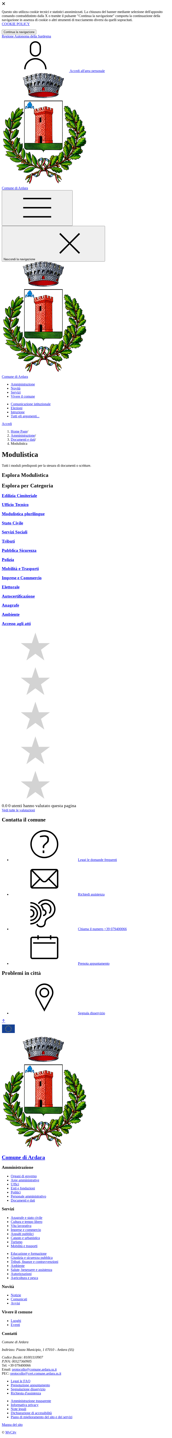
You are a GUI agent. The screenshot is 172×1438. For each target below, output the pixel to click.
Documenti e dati (23, 439)
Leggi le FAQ (20, 1381)
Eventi (15, 1325)
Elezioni (16, 408)
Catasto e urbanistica (25, 1238)
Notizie (16, 1295)
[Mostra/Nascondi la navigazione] (37, 208)
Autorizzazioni (21, 1274)
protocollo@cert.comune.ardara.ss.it (35, 1373)
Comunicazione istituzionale (31, 404)
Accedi (7, 424)
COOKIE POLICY (16, 24)
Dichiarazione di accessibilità (31, 1413)
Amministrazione (23, 435)
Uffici (15, 1184)
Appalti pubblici (22, 1234)
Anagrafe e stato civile (26, 1218)
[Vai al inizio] (3, 1021)
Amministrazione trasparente (31, 1401)
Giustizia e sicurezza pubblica (32, 1258)
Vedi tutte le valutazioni (18, 810)
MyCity (10, 1432)
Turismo (16, 1242)
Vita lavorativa (21, 1226)
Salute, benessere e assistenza (31, 1270)
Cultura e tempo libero (26, 1222)
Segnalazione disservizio (28, 1389)
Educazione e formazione (29, 1253)
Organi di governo (24, 1176)
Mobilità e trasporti (24, 1246)
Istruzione (18, 412)
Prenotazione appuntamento (30, 1385)
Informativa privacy (25, 1405)
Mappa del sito (12, 1425)
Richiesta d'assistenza (26, 1393)
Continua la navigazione (19, 32)
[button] (23, 384)
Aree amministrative (25, 1180)
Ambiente (18, 1266)
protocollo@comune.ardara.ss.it (34, 1369)
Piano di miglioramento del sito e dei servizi (41, 1417)
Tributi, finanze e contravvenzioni (34, 1262)
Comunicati (19, 1299)
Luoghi (16, 1321)
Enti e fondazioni (23, 1188)
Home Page (19, 431)
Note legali (18, 1409)
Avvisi (15, 1303)
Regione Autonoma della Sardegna (26, 36)
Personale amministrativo (28, 1196)
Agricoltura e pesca (24, 1278)
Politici (16, 1192)
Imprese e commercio (26, 1230)
